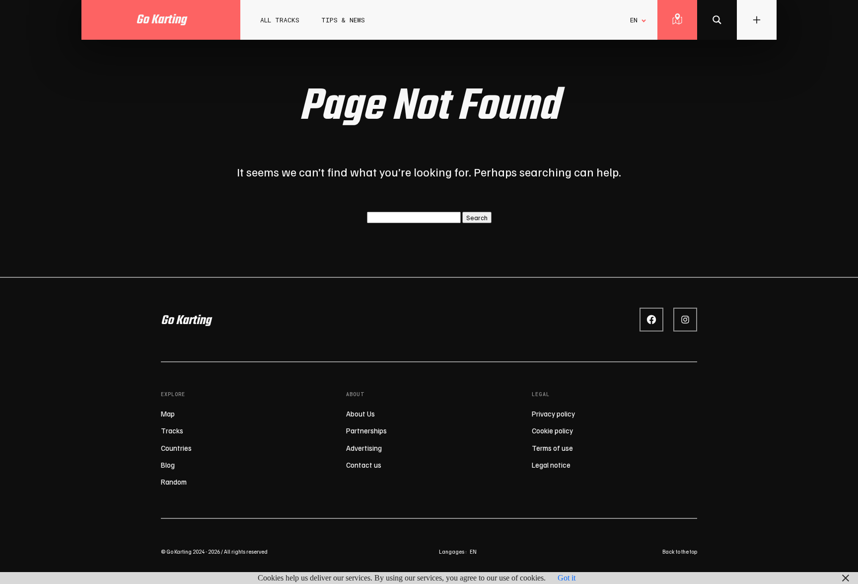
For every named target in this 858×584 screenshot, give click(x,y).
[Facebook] (651, 320)
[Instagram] (685, 320)
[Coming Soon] (717, 20)
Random (174, 481)
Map (168, 413)
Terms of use (552, 447)
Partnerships (366, 430)
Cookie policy (552, 430)
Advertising (364, 447)
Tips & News (343, 19)
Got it (566, 578)
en (473, 551)
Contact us (363, 464)
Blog (168, 464)
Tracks (172, 430)
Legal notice (551, 464)
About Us (360, 413)
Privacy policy (553, 413)
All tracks (279, 19)
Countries (176, 447)
